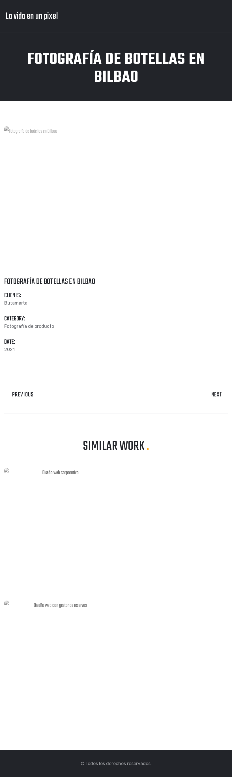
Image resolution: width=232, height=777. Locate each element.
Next (217, 394)
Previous (21, 394)
